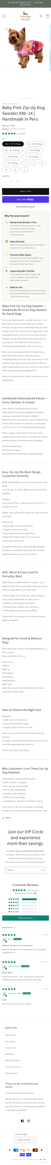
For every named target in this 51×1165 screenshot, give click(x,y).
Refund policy (11, 1073)
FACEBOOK (10, 1035)
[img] (9, 935)
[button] (3, 16)
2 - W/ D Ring (11, 163)
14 (24, 169)
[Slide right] (32, 98)
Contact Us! (10, 1048)
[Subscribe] (42, 870)
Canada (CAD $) (23, 1140)
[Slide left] (19, 98)
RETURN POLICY (13, 1060)
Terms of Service (13, 1067)
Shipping (5, 129)
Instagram (10, 1041)
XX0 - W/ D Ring (13, 144)
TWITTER (9, 1054)
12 (15, 169)
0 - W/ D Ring (11, 157)
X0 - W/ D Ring (12, 150)
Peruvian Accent (22, 1159)
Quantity (6, 176)
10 (6, 169)
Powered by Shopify (33, 1159)
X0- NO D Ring (35, 144)
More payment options (25, 206)
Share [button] (8, 817)
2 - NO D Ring (32, 157)
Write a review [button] (25, 918)
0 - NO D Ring (33, 150)
